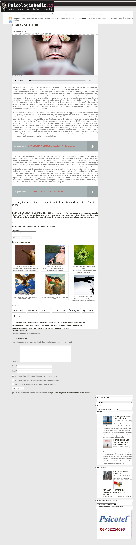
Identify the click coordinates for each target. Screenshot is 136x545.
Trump (66, 328)
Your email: (17, 230)
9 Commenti (127, 497)
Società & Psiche (38, 15)
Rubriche (25, 15)
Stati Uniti (49, 328)
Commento (16, 361)
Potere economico (49, 325)
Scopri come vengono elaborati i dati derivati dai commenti (70, 393)
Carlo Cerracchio (19, 31)
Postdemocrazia (33, 325)
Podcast (92, 15)
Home (10, 15)
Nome (14, 366)
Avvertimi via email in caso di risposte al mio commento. (36, 376)
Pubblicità (77, 325)
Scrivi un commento (119, 423)
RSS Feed (10, 18)
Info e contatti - (82, 18)
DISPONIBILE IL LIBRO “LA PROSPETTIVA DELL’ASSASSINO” (122, 442)
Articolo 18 (21, 323)
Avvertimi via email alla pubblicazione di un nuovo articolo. (37, 380)
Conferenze (52, 15)
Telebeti (58, 328)
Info (17, 15)
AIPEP (90, 18)
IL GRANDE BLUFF (25, 25)
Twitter (10, 20)
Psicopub (63, 15)
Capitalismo (33, 323)
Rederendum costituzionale (24, 328)
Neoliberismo (18, 325)
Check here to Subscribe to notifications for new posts (35, 384)
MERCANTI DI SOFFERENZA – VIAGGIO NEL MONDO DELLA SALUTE (114, 492)
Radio (72, 15)
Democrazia (54, 323)
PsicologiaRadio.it (27, 6)
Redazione (81, 15)
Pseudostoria (65, 325)
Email (14, 371)
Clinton (43, 323)
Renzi (40, 328)
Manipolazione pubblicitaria (73, 323)
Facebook (10, 22)
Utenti (100, 15)
